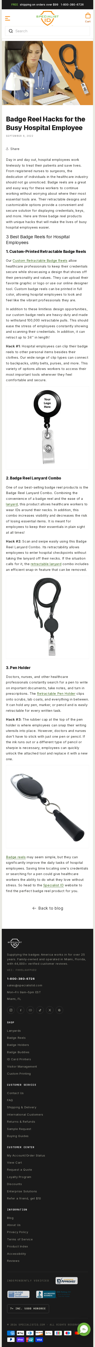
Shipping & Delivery (21, 1107)
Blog (10, 1218)
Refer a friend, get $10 (24, 1198)
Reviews (13, 1260)
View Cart (14, 1162)
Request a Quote (19, 1169)
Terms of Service (20, 1239)
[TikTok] (40, 1010)
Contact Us (15, 1093)
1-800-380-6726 (72, 4)
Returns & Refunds (21, 1121)
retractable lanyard (46, 564)
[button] (7, 18)
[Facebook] (20, 1010)
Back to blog (50, 908)
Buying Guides (18, 1136)
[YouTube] (30, 1010)
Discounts (14, 1184)
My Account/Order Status (26, 1155)
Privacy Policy (17, 1232)
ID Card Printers (19, 1059)
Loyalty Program (19, 1177)
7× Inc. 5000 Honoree (28, 1308)
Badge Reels (16, 1037)
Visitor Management (22, 1066)
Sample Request (19, 1129)
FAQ (10, 1100)
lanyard (12, 504)
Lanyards (14, 1030)
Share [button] (15, 149)
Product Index (17, 1246)
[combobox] (47, 31)
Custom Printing (19, 1073)
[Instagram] (11, 1010)
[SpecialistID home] (47, 943)
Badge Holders (18, 1045)
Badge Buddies (18, 1052)
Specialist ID (53, 885)
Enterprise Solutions (22, 1191)
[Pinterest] (59, 1010)
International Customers (25, 1114)
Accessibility (16, 1253)
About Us (14, 1225)
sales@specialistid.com (24, 985)
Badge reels (16, 857)
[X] (49, 1010)
